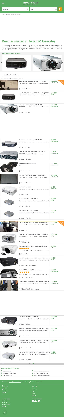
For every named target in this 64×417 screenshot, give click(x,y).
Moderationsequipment (42, 375)
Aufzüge (7, 371)
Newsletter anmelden (15, 382)
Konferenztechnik (9, 373)
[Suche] (60, 9)
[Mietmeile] (31, 3)
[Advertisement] (32, 28)
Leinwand (7, 375)
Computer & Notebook (41, 371)
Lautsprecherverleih (41, 373)
